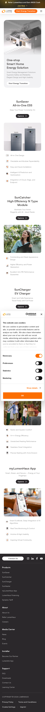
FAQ (3, 673)
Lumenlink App (7, 661)
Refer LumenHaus (9, 617)
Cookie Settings (8, 707)
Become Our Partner (10, 656)
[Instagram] (28, 558)
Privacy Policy (7, 702)
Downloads (6, 678)
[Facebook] (37, 558)
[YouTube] (41, 558)
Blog (4, 639)
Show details (32, 388)
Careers (5, 622)
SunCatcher (7, 577)
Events (4, 643)
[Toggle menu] (41, 11)
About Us (5, 613)
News (4, 634)
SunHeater (6, 586)
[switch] (38, 363)
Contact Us (6, 683)
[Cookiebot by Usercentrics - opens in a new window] (27, 314)
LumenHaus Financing (10, 595)
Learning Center (8, 687)
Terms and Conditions (27, 702)
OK (22, 396)
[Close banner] (41, 314)
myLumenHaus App (9, 591)
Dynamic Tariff (7, 600)
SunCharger (7, 582)
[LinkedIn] (32, 558)
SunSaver (6, 572)
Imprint (23, 707)
